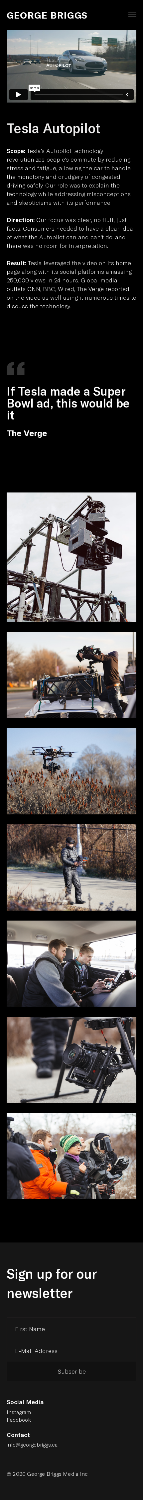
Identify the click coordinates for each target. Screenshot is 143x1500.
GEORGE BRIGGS (47, 15)
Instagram (19, 1412)
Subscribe (72, 1371)
